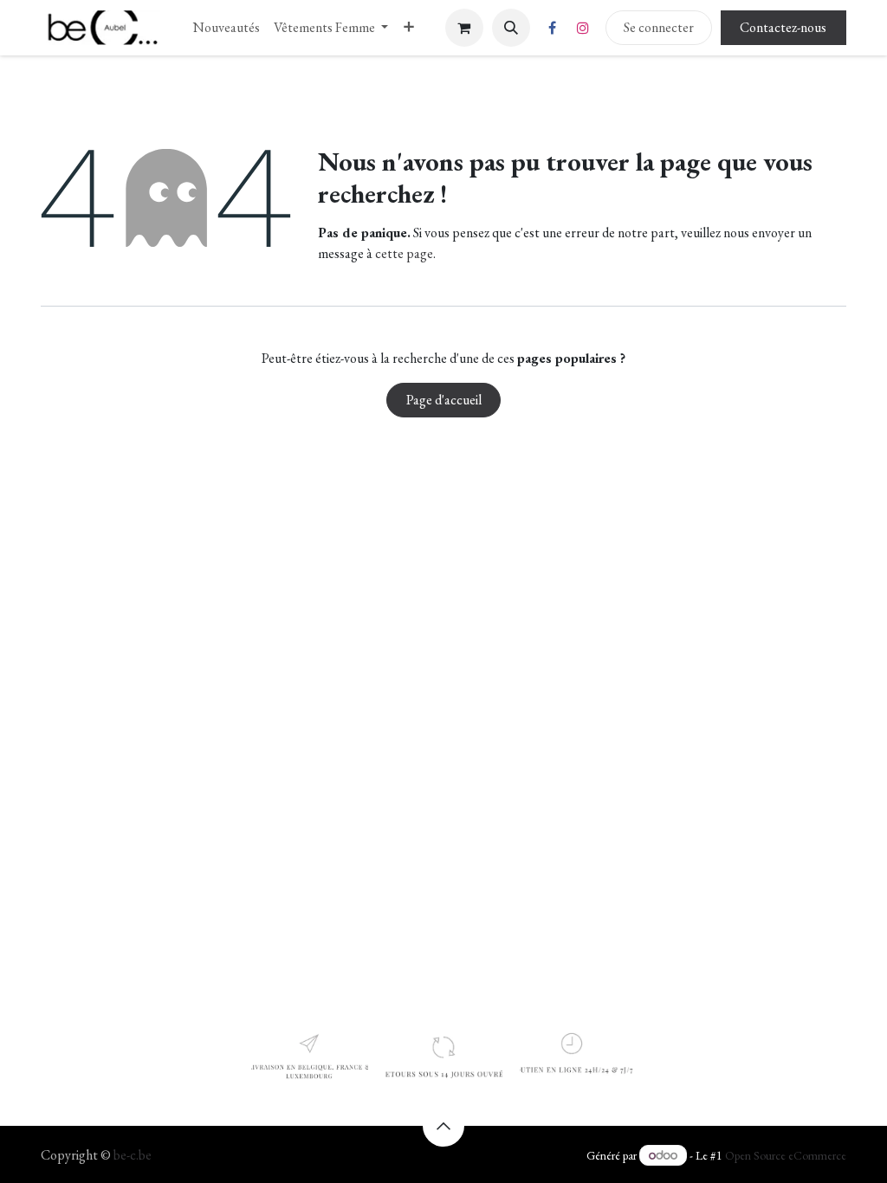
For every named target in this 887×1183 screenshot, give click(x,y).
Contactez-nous (783, 27)
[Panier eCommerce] (464, 28)
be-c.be (132, 1155)
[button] (511, 28)
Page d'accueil (444, 400)
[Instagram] (583, 28)
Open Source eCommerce (785, 1155)
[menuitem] (226, 27)
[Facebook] (553, 28)
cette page (404, 253)
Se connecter (659, 27)
